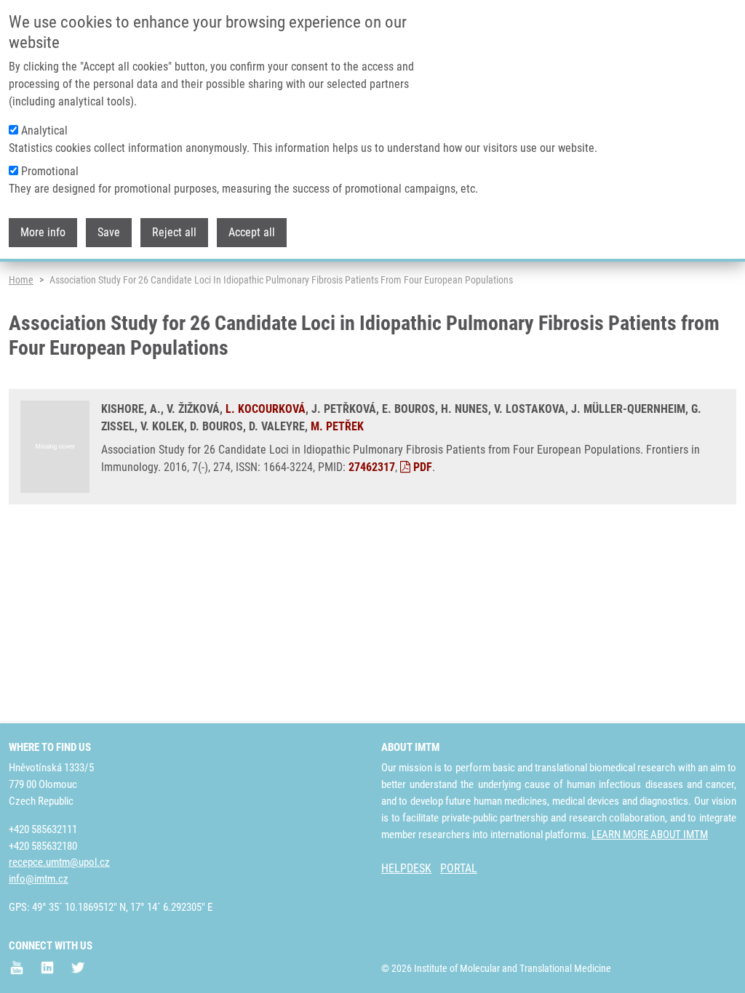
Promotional (50, 171)
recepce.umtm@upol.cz (59, 862)
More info (42, 232)
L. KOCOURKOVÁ (266, 409)
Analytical (44, 130)
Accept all (251, 232)
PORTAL (458, 868)
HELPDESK (406, 868)
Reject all (174, 232)
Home (21, 280)
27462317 (371, 467)
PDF (421, 467)
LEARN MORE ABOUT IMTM (649, 834)
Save (108, 232)
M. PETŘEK (337, 426)
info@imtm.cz (38, 878)
